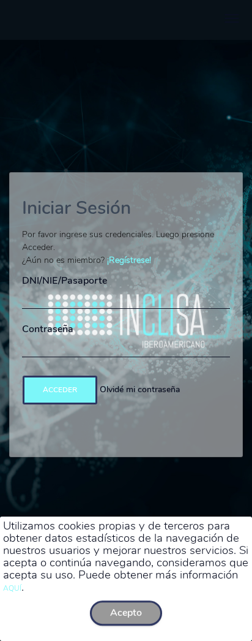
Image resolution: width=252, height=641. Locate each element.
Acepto (126, 613)
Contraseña (47, 329)
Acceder (60, 390)
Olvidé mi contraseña (140, 389)
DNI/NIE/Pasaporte (64, 281)
